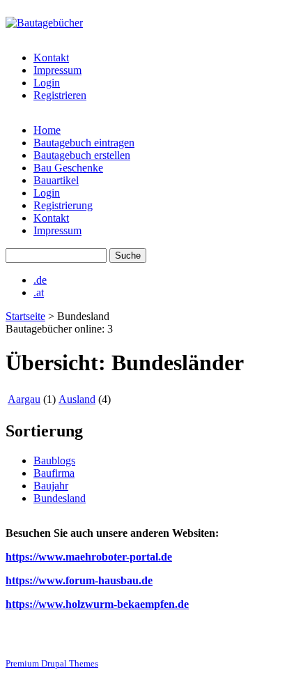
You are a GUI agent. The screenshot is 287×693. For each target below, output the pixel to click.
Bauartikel (56, 180)
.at (38, 292)
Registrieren (59, 95)
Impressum (57, 70)
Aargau (24, 399)
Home (47, 130)
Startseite (25, 316)
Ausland (77, 399)
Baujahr (50, 486)
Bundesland (59, 498)
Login (46, 83)
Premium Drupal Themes (52, 663)
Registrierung (63, 205)
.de (40, 280)
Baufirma (54, 473)
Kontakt (51, 57)
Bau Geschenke (68, 168)
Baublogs (54, 460)
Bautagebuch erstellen (81, 155)
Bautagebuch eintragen (83, 142)
